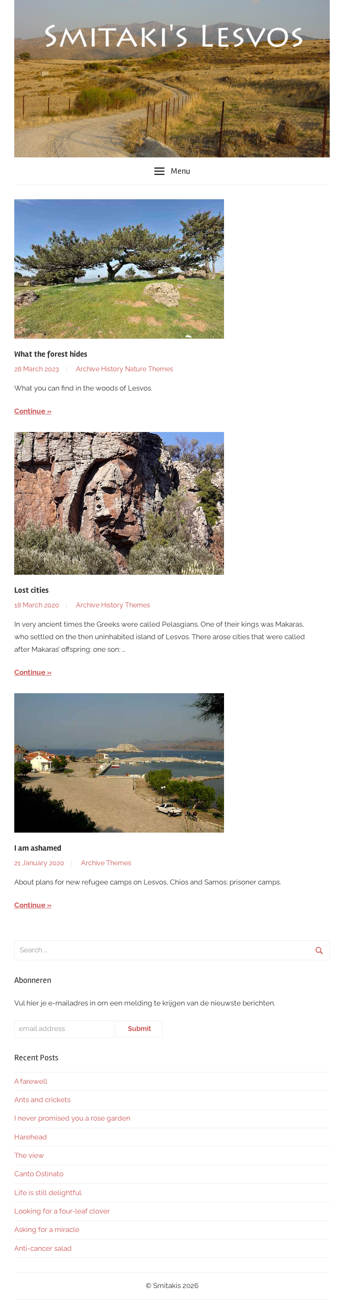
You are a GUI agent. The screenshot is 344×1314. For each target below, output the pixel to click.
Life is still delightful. (48, 1192)
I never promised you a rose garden (72, 1118)
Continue (29, 411)
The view (29, 1155)
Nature (135, 369)
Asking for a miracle (46, 1229)
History (112, 369)
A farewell (30, 1081)
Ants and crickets (42, 1099)
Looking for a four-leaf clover (62, 1211)
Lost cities (31, 590)
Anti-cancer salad (43, 1248)
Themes (160, 369)
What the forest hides (50, 354)
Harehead (30, 1137)
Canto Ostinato (38, 1174)
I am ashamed (37, 848)
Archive (87, 369)
